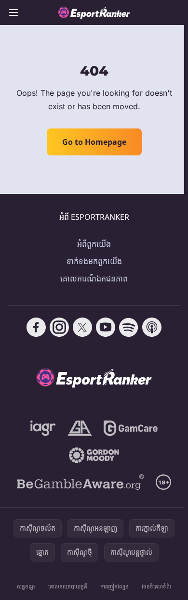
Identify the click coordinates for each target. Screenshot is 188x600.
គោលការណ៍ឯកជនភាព (94, 278)
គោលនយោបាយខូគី (67, 586)
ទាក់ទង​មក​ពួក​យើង (94, 261)
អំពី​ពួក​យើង (94, 244)
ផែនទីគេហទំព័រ (156, 586)
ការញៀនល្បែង (114, 586)
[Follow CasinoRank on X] (82, 327)
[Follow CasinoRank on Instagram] (59, 327)
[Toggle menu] (13, 12)
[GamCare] (130, 428)
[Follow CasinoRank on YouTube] (105, 327)
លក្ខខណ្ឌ (26, 586)
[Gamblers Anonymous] (79, 428)
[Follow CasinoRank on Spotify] (128, 327)
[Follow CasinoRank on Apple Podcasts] (151, 327)
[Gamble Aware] (80, 482)
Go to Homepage (94, 142)
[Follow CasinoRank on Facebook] (36, 327)
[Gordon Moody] (94, 455)
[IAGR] (43, 428)
